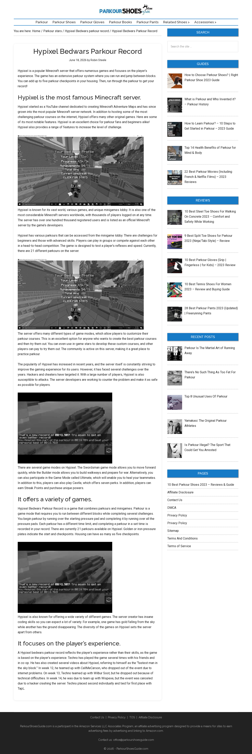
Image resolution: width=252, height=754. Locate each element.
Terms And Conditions (182, 538)
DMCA (171, 508)
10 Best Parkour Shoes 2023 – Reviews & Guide (200, 485)
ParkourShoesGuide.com (132, 748)
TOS (132, 717)
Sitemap (173, 531)
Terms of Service (179, 546)
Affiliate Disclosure (180, 492)
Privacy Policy (177, 515)
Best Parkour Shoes (126, 10)
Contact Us (174, 500)
